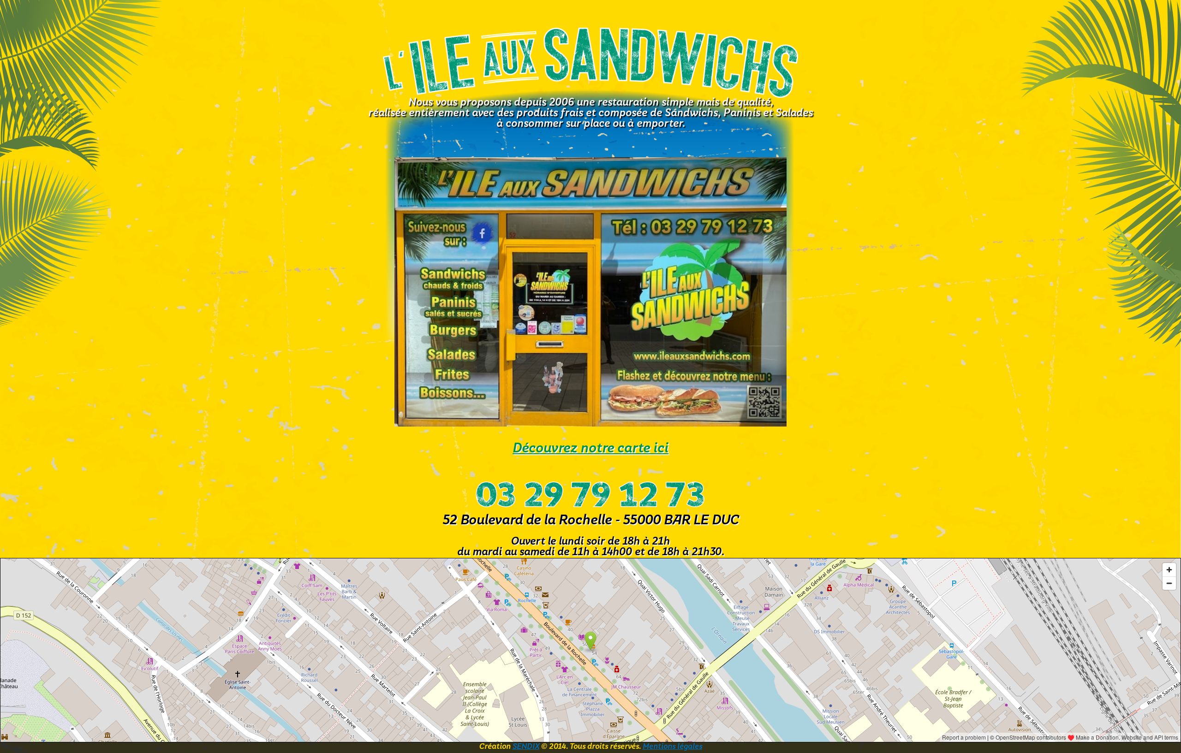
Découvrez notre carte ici (590, 449)
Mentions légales (672, 747)
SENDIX (526, 747)
